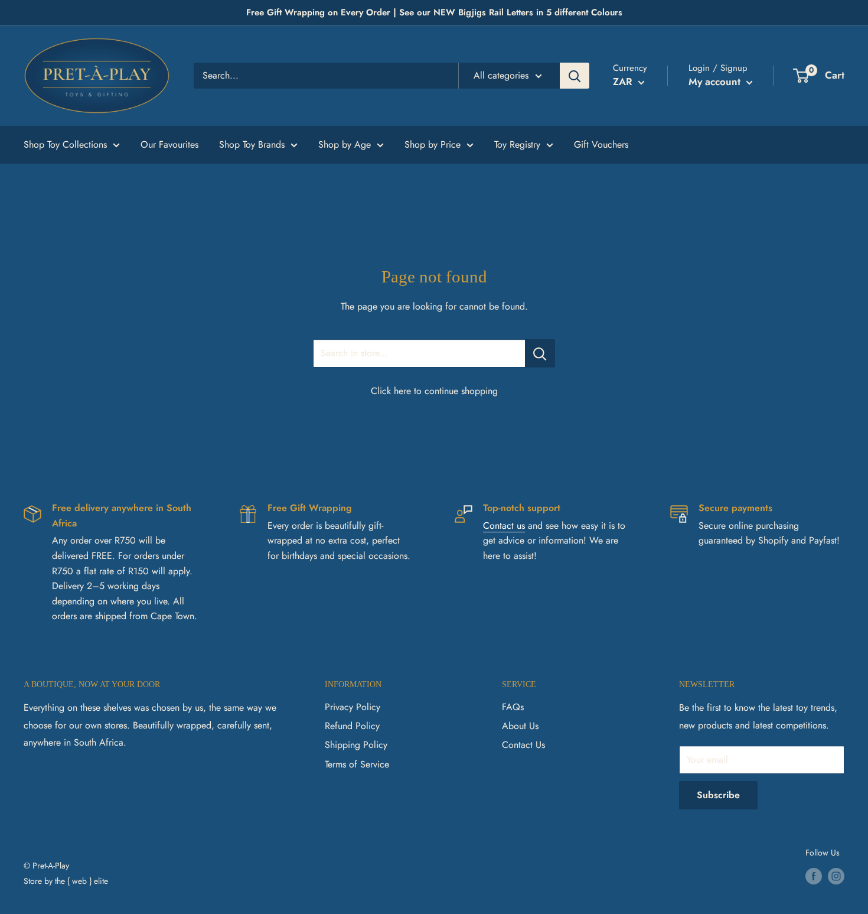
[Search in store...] (540, 353)
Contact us (504, 525)
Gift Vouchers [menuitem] (601, 144)
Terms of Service (357, 764)
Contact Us (523, 745)
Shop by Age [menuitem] (344, 144)
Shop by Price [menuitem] (432, 144)
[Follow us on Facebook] (813, 875)
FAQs (513, 707)
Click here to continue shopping (434, 391)
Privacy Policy (352, 707)
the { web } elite (81, 881)
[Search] (574, 76)
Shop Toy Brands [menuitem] (252, 144)
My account (715, 81)
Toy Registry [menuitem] (517, 144)
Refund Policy (352, 726)
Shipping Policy (356, 745)
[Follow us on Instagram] (836, 875)
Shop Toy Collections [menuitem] (65, 144)
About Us (520, 726)
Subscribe (718, 795)
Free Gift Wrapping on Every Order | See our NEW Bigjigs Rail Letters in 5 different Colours (434, 12)
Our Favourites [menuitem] (169, 144)
